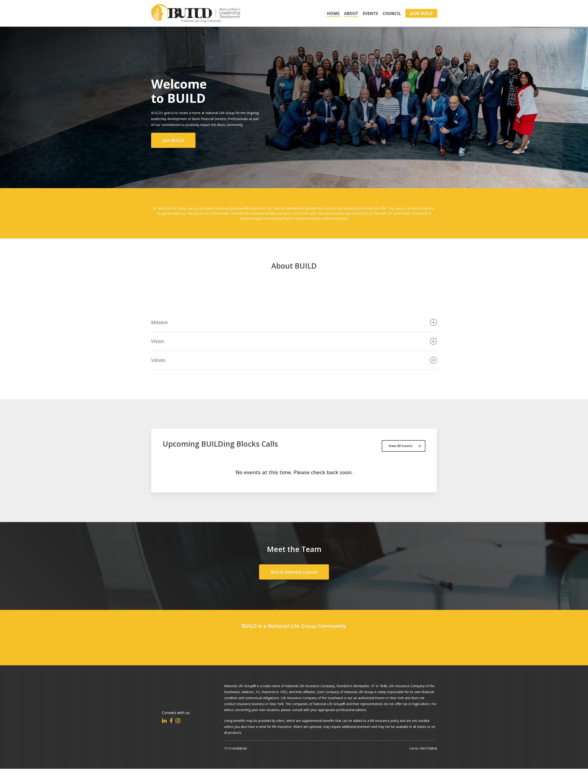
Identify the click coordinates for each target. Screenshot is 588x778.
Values (158, 360)
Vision (157, 341)
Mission (159, 322)
